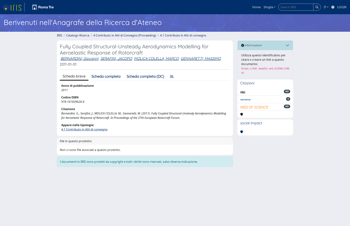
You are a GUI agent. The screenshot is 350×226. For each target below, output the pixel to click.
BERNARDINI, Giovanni (79, 58)
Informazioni (253, 45)
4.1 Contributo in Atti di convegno (183, 35)
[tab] (172, 76)
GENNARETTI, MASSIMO (201, 58)
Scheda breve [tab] (74, 76)
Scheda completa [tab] (106, 76)
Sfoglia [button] (268, 7)
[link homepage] (13, 7)
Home (256, 7)
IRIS (59, 35)
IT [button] (325, 7)
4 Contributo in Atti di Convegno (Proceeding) (124, 35)
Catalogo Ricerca (77, 35)
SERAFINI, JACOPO (116, 58)
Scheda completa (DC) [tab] (145, 76)
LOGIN (341, 7)
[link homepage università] (43, 7)
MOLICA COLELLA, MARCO (156, 58)
